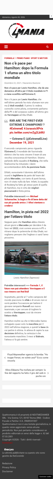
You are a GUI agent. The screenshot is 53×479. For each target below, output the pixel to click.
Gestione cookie (45, 477)
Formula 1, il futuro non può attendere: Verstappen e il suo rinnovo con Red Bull (24, 288)
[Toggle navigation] (6, 46)
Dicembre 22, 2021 (12, 83)
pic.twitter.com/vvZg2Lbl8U (27, 132)
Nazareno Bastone (31, 83)
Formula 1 (10, 58)
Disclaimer (7, 471)
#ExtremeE (16, 128)
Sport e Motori (39, 58)
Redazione (7, 463)
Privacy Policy (9, 467)
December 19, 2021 (22, 142)
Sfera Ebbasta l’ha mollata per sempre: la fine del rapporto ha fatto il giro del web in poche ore (25, 373)
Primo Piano (23, 58)
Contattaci (7, 442)
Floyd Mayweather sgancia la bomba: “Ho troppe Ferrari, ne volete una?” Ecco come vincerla (27, 357)
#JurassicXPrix (33, 128)
